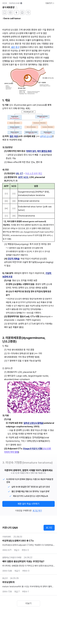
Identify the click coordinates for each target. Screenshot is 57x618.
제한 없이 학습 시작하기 (28, 503)
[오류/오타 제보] (16, 7)
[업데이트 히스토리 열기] (28, 12)
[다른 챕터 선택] (21, 3)
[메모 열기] (10, 12)
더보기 (28, 603)
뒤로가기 (48, 3)
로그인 (49, 527)
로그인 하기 (37, 510)
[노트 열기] (22, 12)
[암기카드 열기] (16, 12)
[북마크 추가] (4, 12)
